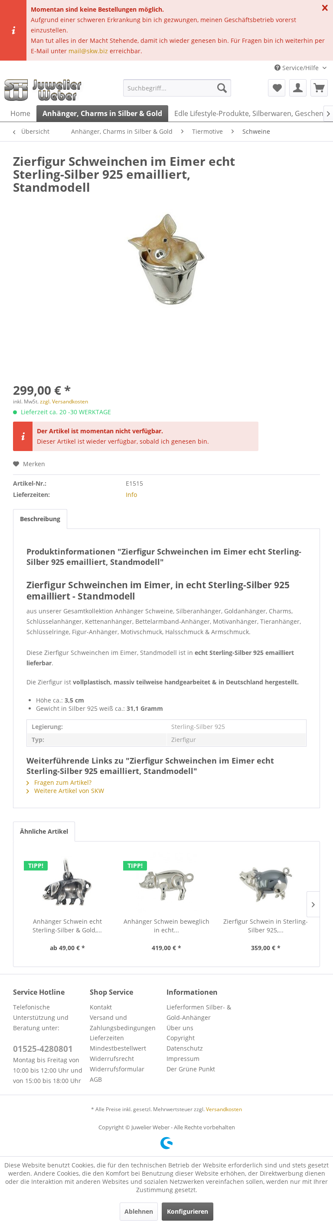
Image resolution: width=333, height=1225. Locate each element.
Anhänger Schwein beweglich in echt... (166, 925)
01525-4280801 (43, 1048)
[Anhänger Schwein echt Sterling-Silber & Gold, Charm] (67, 882)
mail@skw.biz (88, 51)
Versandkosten (224, 1109)
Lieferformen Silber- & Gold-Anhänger (198, 1012)
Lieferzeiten (107, 1038)
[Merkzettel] (276, 88)
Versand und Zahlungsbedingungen (123, 1022)
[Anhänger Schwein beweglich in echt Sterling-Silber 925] (167, 882)
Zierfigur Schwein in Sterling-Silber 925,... (265, 925)
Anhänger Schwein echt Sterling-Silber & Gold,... (67, 925)
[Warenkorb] (319, 88)
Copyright (180, 1038)
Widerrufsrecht (112, 1058)
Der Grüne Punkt (190, 1069)
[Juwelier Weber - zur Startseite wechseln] (45, 90)
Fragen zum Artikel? (62, 782)
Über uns (179, 1028)
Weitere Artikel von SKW (68, 791)
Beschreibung (40, 519)
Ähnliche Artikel (44, 831)
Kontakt (101, 1007)
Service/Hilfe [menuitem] (300, 68)
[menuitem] (177, 88)
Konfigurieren (187, 1211)
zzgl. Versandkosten (64, 401)
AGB (96, 1079)
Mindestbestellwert (118, 1048)
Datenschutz (184, 1048)
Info (131, 494)
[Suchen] (222, 88)
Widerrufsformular (117, 1069)
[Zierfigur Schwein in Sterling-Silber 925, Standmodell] (265, 882)
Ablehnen (138, 1211)
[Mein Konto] (298, 88)
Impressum (182, 1058)
